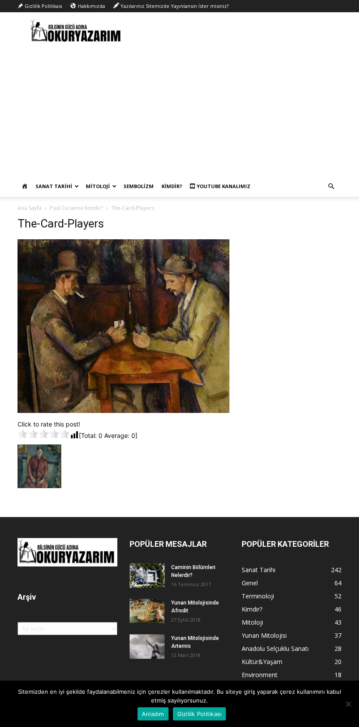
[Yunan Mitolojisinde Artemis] (147, 646)
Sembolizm (138, 186)
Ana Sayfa (30, 208)
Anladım (153, 713)
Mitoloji (98, 186)
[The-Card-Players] (123, 410)
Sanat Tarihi (53, 186)
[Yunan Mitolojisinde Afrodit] (147, 611)
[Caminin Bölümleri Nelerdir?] (147, 575)
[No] (348, 703)
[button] (330, 186)
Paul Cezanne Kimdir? (76, 208)
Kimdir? (172, 186)
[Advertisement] (179, 110)
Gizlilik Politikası (199, 713)
